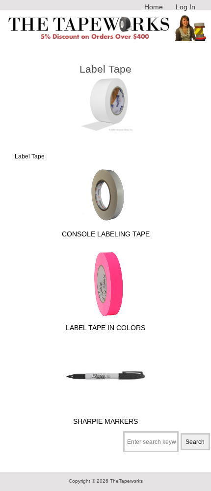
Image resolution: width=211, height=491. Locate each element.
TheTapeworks (126, 481)
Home (153, 7)
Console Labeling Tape (106, 234)
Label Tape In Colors (105, 328)
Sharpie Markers (105, 421)
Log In (185, 7)
